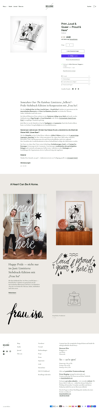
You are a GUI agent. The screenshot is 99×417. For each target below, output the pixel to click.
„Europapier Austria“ (72, 158)
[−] (67, 45)
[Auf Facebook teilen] (73, 89)
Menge (62, 45)
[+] (72, 45)
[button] (89, 7)
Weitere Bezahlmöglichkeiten (73, 59)
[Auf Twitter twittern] (75, 89)
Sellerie (63, 33)
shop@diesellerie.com (67, 378)
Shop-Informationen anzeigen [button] (69, 70)
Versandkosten (74, 39)
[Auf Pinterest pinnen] (78, 89)
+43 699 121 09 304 (64, 396)
